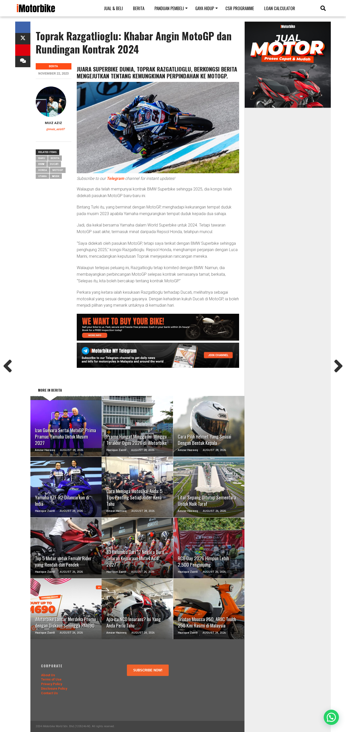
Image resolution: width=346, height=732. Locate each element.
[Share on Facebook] (22, 27)
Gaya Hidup (204, 8)
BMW (41, 164)
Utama (42, 176)
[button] (331, 717)
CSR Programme (239, 8)
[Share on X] (22, 38)
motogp (57, 170)
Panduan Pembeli (169, 8)
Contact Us (49, 693)
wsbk (55, 176)
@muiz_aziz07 (55, 129)
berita (55, 158)
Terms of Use (51, 679)
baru (41, 158)
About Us (48, 675)
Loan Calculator (279, 8)
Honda (42, 170)
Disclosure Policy (54, 688)
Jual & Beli (113, 8)
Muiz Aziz (53, 123)
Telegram (115, 178)
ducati (54, 164)
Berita (138, 8)
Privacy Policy (51, 684)
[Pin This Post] (22, 50)
